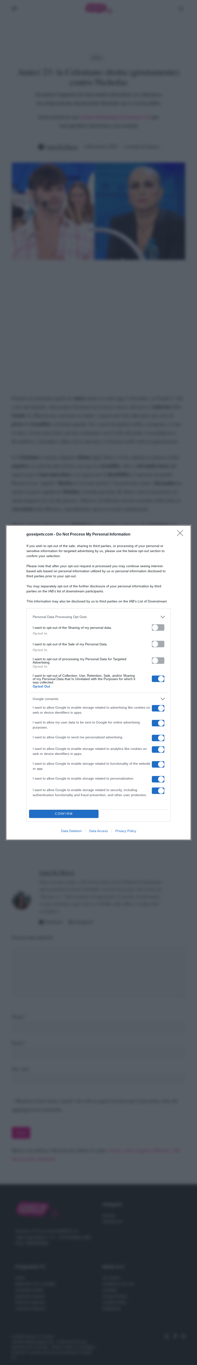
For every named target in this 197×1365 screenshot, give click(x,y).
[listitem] (98, 616)
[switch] (158, 627)
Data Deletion (71, 831)
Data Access (98, 831)
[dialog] (98, 682)
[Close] (181, 534)
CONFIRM (64, 814)
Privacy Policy (125, 831)
